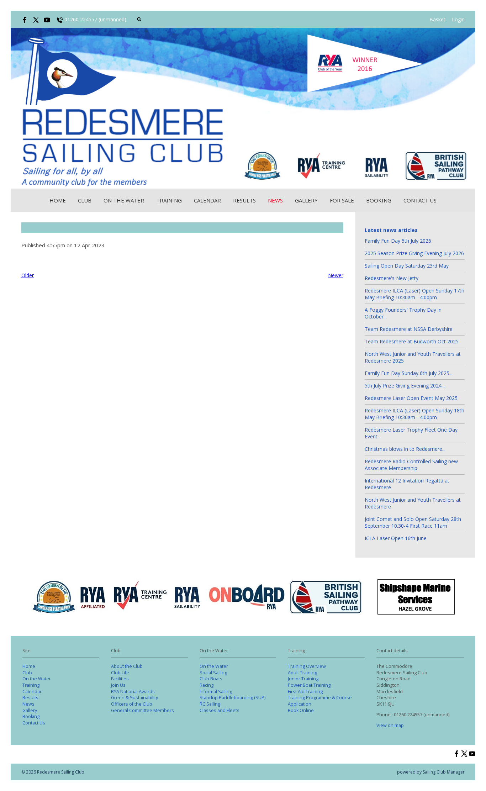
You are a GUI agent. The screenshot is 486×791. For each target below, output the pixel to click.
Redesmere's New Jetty (391, 278)
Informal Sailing (216, 692)
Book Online (301, 710)
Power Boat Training (309, 685)
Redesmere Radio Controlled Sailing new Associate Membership (411, 464)
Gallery (306, 200)
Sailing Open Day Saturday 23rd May (407, 265)
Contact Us (420, 200)
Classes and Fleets (219, 710)
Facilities (120, 679)
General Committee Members (142, 710)
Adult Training (302, 673)
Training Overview (307, 666)
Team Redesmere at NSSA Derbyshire (409, 329)
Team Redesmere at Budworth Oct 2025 (412, 341)
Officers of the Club (131, 704)
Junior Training (303, 679)
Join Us (118, 685)
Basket (437, 19)
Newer (335, 275)
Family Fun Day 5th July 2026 (398, 240)
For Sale (342, 200)
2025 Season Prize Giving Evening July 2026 (414, 253)
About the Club (127, 666)
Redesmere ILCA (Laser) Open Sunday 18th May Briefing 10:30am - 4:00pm (414, 414)
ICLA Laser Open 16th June (396, 538)
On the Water (124, 200)
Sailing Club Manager (444, 772)
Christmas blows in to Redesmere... (405, 448)
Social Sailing (213, 673)
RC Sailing (210, 704)
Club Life (120, 673)
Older (27, 275)
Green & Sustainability (134, 698)
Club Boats (211, 679)
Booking (378, 200)
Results (244, 200)
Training (169, 200)
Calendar (207, 200)
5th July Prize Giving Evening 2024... (405, 385)
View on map (390, 725)
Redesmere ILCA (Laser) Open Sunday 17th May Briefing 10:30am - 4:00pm (414, 294)
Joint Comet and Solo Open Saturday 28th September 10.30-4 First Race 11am (413, 522)
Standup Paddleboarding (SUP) (232, 698)
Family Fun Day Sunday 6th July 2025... (409, 373)
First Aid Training (305, 692)
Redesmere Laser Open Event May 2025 (411, 398)
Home (57, 200)
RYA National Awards (133, 692)
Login (458, 19)
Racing (206, 685)
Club (84, 200)
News (275, 200)
